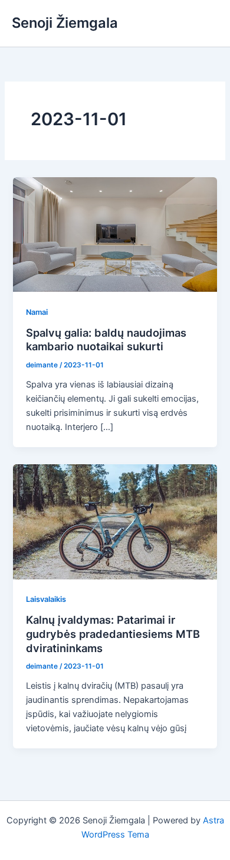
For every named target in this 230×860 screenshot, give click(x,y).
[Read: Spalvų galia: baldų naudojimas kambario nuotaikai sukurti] (114, 234)
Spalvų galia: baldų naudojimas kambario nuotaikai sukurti (106, 339)
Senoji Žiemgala (65, 22)
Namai (37, 312)
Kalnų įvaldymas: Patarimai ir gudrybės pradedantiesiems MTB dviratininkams (113, 633)
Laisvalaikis (46, 599)
